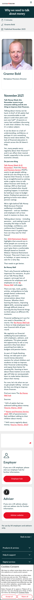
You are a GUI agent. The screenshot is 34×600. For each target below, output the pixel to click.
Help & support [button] (14, 555)
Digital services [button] (14, 562)
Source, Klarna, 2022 (13, 408)
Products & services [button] (15, 548)
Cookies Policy (24, 592)
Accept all (9, 596)
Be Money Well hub (21, 323)
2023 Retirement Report (17, 239)
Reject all (25, 596)
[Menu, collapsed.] (31, 3)
